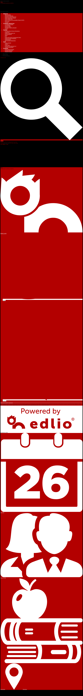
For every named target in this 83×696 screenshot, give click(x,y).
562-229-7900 (7, 143)
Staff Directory (8, 39)
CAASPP (7, 22)
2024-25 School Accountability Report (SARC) (14, 20)
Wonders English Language (10, 27)
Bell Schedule (8, 14)
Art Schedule (7, 25)
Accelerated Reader (9, 24)
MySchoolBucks (8, 34)
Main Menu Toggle (4, 11)
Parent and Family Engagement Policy (13, 37)
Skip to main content (4, 1)
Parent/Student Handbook (10, 38)
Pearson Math (8, 26)
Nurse (6, 35)
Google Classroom (9, 50)
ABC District (5, 53)
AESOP (6, 44)
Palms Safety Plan (9, 19)
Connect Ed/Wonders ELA (10, 46)
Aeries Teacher (8, 43)
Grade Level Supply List (10, 33)
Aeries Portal (5, 54)
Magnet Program (8, 51)
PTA (6, 36)
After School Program (9, 49)
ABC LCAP (7, 21)
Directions (25, 689)
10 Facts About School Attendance (12, 31)
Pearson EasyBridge (9, 47)
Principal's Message (9, 15)
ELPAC (6, 28)
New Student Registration (10, 40)
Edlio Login (7, 45)
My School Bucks (6, 55)
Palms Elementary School (10, 18)
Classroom (7, 32)
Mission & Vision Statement (10, 16)
